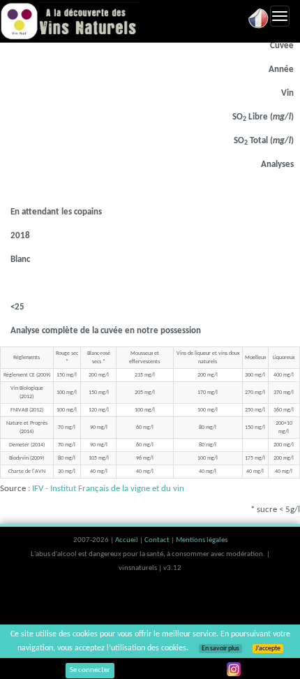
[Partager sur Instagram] (234, 669)
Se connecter (90, 670)
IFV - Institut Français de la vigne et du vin (108, 488)
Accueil (127, 540)
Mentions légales (201, 540)
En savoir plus (220, 648)
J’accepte (267, 648)
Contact (157, 540)
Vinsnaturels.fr (70, 21)
